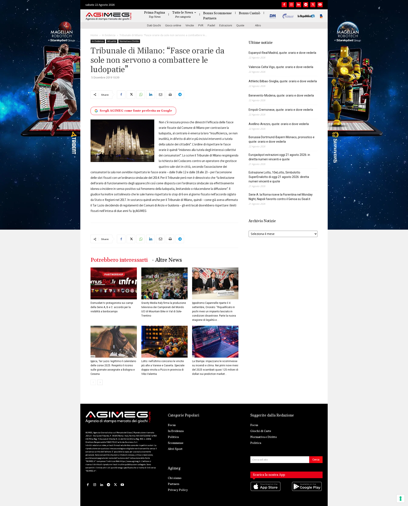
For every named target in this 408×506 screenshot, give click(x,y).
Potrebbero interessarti (119, 260)
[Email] (160, 94)
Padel (211, 25)
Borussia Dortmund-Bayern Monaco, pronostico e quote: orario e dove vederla (281, 139)
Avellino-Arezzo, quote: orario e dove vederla (279, 124)
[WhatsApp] (140, 94)
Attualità (111, 41)
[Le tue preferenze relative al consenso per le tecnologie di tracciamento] (401, 499)
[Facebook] (284, 4)
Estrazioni (225, 25)
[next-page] (100, 382)
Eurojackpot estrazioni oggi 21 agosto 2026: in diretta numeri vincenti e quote (279, 157)
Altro (258, 25)
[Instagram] (291, 4)
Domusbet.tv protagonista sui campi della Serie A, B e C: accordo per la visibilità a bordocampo (112, 307)
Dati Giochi (154, 25)
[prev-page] (93, 382)
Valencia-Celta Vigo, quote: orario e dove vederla (281, 67)
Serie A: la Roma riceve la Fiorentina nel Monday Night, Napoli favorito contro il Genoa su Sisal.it (281, 197)
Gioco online (173, 25)
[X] (312, 4)
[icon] (265, 490)
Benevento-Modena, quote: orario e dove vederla (281, 95)
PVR (200, 25)
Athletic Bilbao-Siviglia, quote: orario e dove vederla (283, 81)
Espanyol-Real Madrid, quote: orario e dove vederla (282, 52)
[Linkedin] (298, 4)
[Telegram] (305, 4)
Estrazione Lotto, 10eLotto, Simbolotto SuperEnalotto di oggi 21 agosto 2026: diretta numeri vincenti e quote (279, 177)
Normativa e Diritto (129, 41)
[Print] (170, 94)
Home (94, 35)
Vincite (190, 25)
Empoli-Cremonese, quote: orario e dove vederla (281, 109)
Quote (240, 25)
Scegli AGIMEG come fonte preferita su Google (136, 111)
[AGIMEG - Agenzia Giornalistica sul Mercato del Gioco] (108, 16)
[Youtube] (320, 4)
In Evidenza (108, 35)
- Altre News (167, 260)
